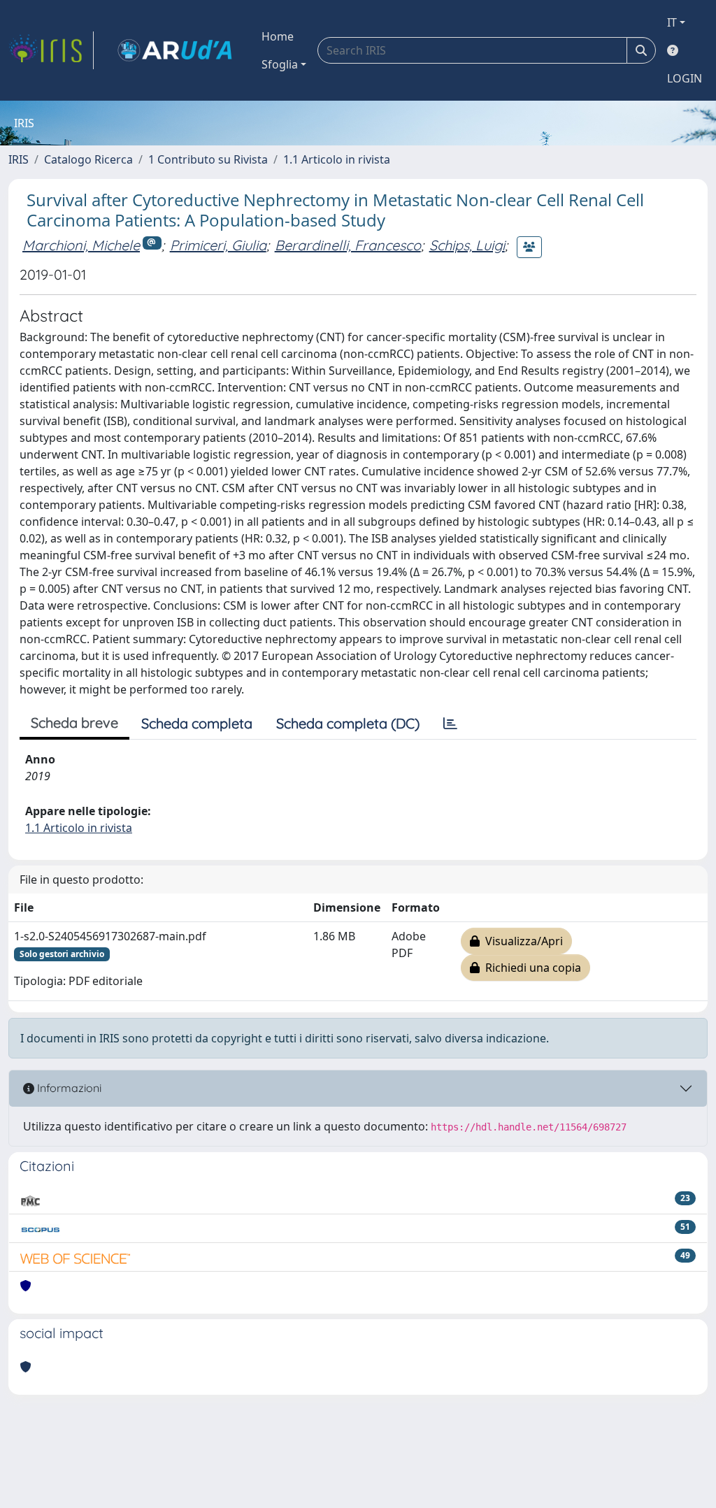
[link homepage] (51, 50)
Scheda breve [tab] (74, 722)
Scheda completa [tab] (196, 723)
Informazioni (67, 1088)
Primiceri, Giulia (218, 245)
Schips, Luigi (467, 245)
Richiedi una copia (530, 967)
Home (278, 36)
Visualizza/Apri (521, 941)
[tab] (450, 723)
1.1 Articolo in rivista (336, 159)
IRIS (18, 159)
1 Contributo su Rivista (208, 159)
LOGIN (684, 78)
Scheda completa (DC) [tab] (348, 723)
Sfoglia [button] (280, 64)
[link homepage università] (175, 50)
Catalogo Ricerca (88, 159)
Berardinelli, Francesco (348, 245)
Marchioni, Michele (81, 245)
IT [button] (672, 22)
